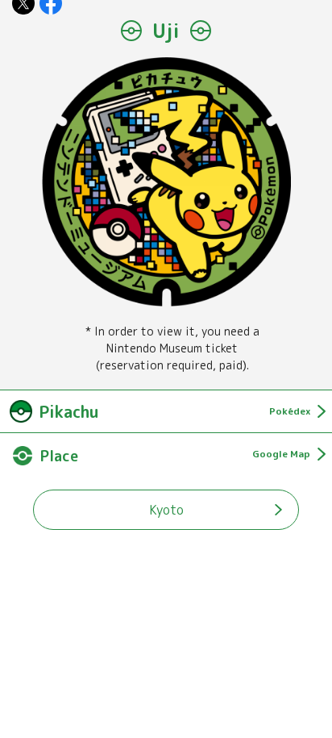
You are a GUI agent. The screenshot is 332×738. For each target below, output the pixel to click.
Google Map (281, 454)
